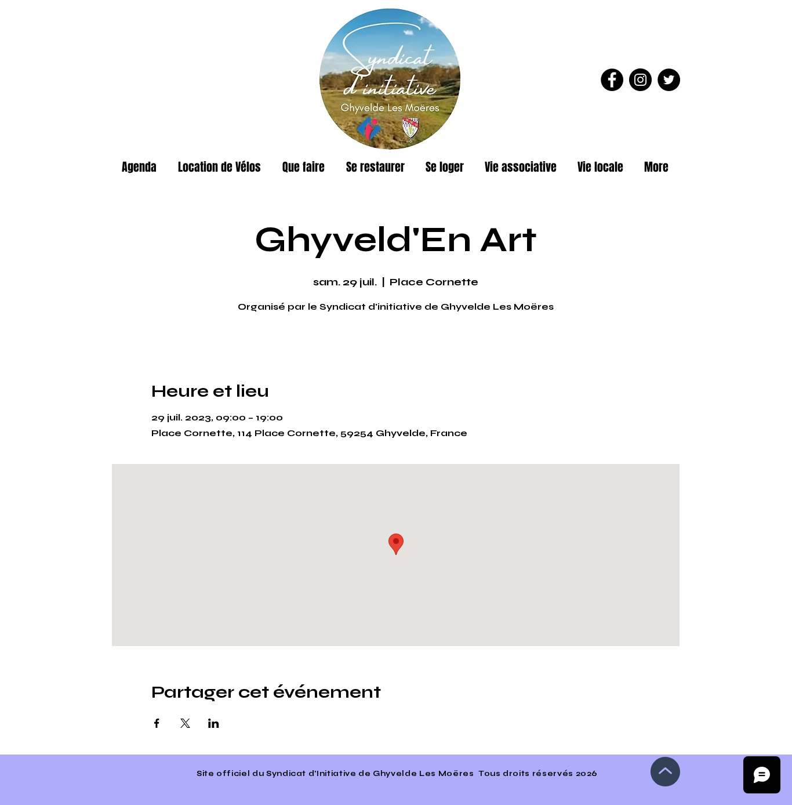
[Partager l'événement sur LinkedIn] (213, 723)
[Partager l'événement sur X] (185, 723)
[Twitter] (668, 79)
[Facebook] (612, 79)
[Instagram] (640, 79)
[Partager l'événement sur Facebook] (156, 723)
